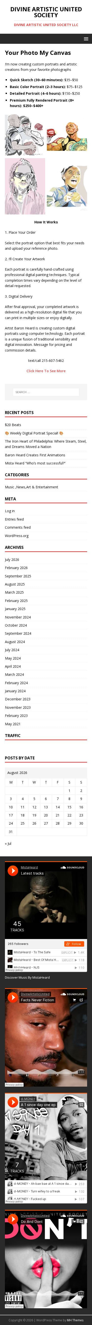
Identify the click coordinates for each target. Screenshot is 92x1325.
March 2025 (14, 592)
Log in (10, 510)
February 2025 (16, 600)
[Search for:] (46, 392)
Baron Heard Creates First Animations (35, 455)
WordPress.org (16, 535)
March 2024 (14, 674)
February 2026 (16, 567)
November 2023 (18, 707)
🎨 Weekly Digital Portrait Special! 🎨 (34, 433)
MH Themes (75, 1320)
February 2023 (16, 715)
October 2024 (16, 625)
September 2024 (18, 633)
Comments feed (18, 527)
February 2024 (16, 682)
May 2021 (13, 724)
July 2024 (12, 649)
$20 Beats (13, 424)
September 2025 (18, 576)
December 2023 (17, 699)
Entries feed (14, 519)
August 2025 (15, 584)
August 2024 (15, 641)
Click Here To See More (46, 371)
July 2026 (12, 559)
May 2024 (13, 658)
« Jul (8, 843)
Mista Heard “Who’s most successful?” (35, 463)
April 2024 (13, 666)
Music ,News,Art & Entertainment (31, 487)
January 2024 (15, 691)
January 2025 (15, 608)
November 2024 (18, 617)
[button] (85, 38)
